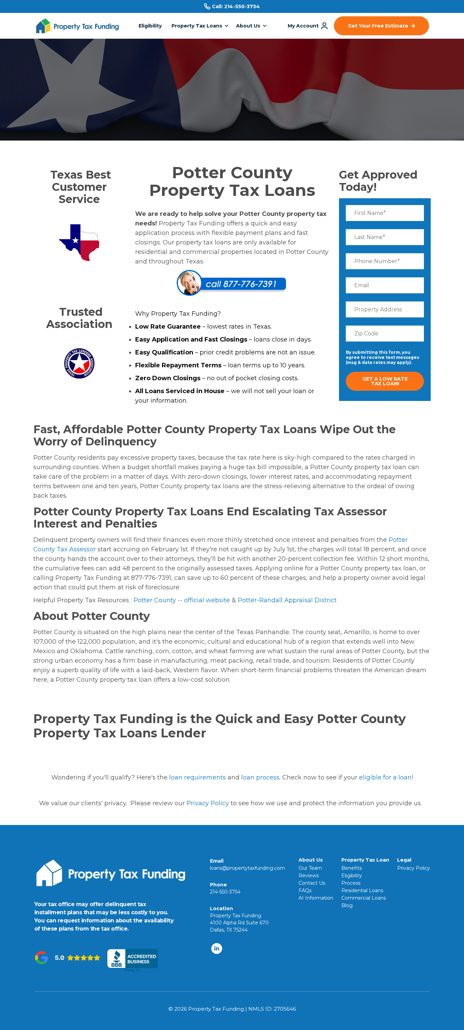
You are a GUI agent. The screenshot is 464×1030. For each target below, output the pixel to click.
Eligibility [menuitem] (351, 875)
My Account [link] (303, 26)
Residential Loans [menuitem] (362, 890)
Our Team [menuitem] (310, 868)
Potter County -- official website (181, 600)
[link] (77, 29)
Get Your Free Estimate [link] (378, 26)
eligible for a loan (385, 777)
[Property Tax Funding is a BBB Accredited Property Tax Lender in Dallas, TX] (132, 960)
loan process (260, 777)
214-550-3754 (242, 6)
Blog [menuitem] (347, 905)
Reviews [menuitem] (309, 875)
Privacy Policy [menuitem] (413, 868)
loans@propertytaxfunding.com (247, 868)
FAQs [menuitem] (305, 890)
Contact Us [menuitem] (312, 883)
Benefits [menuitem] (351, 868)
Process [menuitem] (350, 883)
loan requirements (197, 777)
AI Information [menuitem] (316, 898)
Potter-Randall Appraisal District (287, 600)
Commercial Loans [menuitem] (363, 898)
